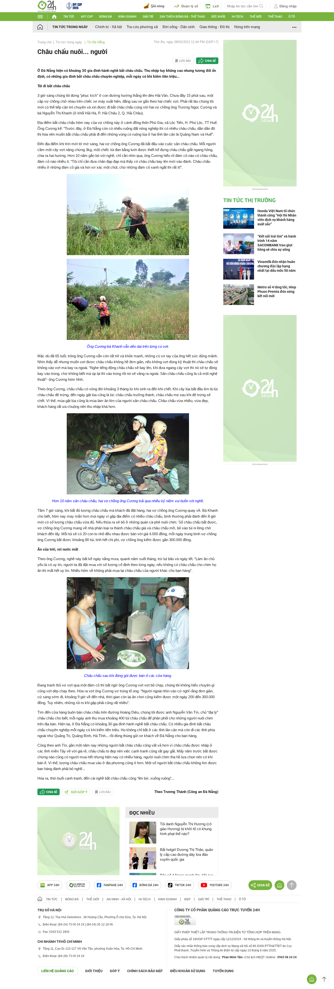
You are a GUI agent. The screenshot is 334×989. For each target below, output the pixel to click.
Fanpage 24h (113, 885)
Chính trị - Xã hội (108, 27)
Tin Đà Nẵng (96, 42)
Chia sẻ (210, 61)
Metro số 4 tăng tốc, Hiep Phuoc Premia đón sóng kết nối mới (276, 291)
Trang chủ (44, 42)
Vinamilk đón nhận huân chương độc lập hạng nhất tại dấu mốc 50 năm (276, 266)
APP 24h (53, 885)
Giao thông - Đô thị (214, 27)
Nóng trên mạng (247, 27)
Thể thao (275, 16)
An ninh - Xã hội (119, 899)
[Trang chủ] (44, 26)
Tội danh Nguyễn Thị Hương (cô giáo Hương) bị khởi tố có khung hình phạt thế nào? (186, 829)
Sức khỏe (218, 16)
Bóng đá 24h (148, 885)
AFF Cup (87, 16)
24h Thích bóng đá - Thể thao (182, 16)
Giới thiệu (93, 971)
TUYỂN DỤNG (223, 971)
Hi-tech (237, 16)
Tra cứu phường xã (142, 27)
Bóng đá (105, 16)
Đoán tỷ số (189, 6)
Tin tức (68, 16)
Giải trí (148, 16)
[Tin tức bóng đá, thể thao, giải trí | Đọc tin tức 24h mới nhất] (46, 6)
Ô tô (292, 16)
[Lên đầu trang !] (324, 979)
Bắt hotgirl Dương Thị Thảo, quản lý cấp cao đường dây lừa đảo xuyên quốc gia (186, 854)
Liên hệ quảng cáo (57, 971)
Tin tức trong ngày (70, 27)
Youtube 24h (219, 885)
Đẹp (187, 899)
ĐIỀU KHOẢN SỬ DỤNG (187, 971)
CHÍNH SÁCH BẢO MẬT (145, 971)
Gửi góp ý (79, 792)
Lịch (216, 6)
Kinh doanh (127, 16)
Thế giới (255, 16)
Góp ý (115, 971)
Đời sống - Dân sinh (179, 27)
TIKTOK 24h (183, 885)
